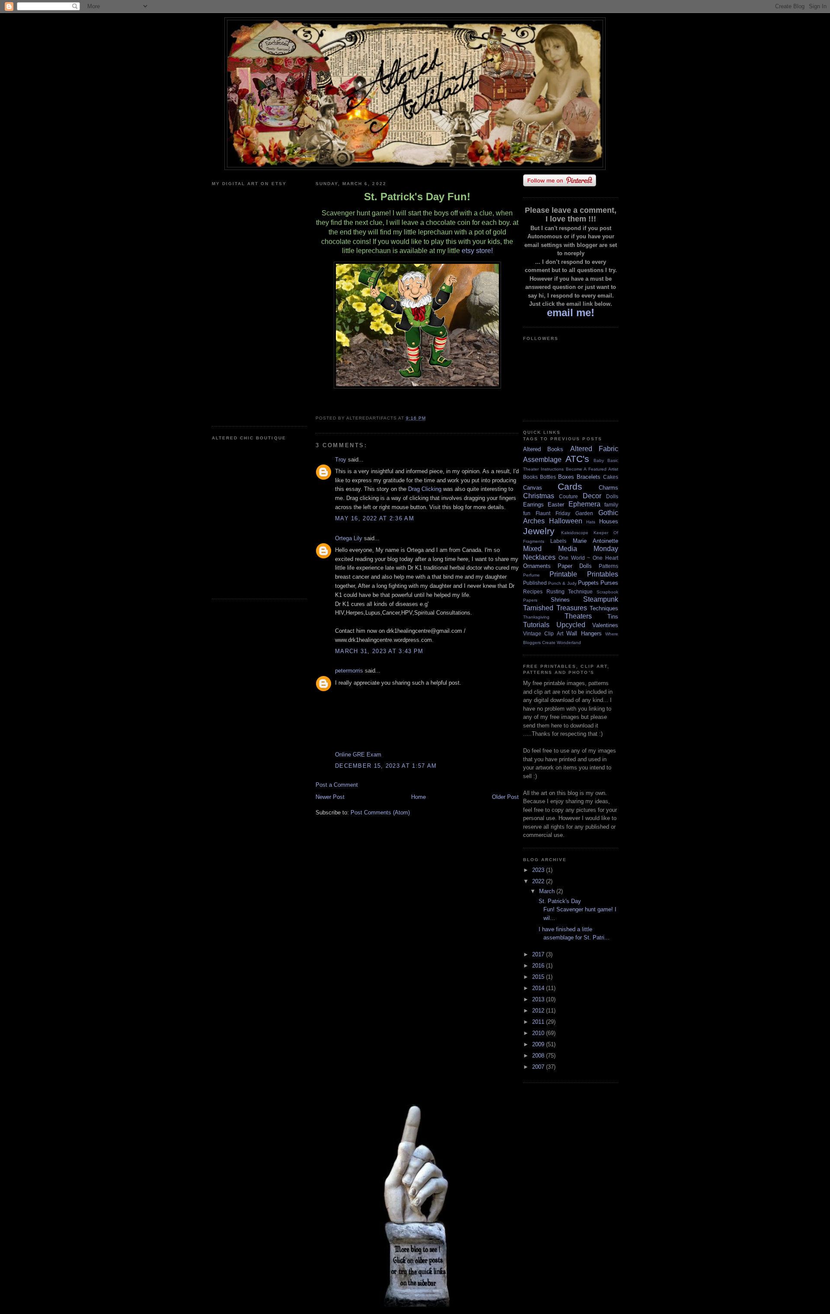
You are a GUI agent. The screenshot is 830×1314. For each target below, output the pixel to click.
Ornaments (537, 566)
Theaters (578, 616)
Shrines (560, 599)
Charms (608, 487)
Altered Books (543, 449)
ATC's (577, 459)
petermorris (349, 670)
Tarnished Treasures (555, 608)
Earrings (533, 504)
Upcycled (570, 624)
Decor (592, 496)
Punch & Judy (562, 583)
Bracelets (588, 477)
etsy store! (477, 250)
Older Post (505, 797)
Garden (584, 513)
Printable (563, 574)
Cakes (610, 477)
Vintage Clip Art (543, 633)
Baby (599, 460)
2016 (539, 965)
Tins (612, 616)
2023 (539, 870)
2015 (539, 977)
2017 (539, 954)
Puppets (588, 583)
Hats (590, 521)
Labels (558, 541)
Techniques (604, 608)
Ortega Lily (348, 538)
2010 (539, 1033)
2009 (539, 1044)
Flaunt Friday (553, 513)
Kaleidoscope (574, 532)
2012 (539, 1010)
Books (530, 477)
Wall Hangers (583, 633)
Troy (340, 459)
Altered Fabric (594, 448)
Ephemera (584, 504)
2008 (539, 1055)
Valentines (605, 625)
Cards (570, 486)
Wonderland (569, 642)
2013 (539, 999)
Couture (568, 496)
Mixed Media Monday (570, 548)
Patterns (608, 566)
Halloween (565, 521)
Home (418, 797)
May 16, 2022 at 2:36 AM (374, 518)
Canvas (532, 487)
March (547, 891)
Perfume (531, 575)
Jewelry (539, 531)
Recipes (533, 591)
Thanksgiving (536, 617)
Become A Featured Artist (592, 469)
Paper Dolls (575, 566)
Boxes (566, 477)
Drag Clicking (424, 489)
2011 (539, 1022)
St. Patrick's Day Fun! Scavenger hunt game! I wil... (576, 909)
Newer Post (330, 797)
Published (535, 583)
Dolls (612, 496)
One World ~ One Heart (588, 558)
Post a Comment (337, 785)
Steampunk (600, 599)
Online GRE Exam (358, 754)
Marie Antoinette (595, 541)
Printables (602, 574)
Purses (609, 583)
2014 (539, 988)
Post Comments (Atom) (380, 812)
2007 (539, 1067)
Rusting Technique (569, 591)
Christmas (538, 496)
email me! (570, 312)
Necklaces (539, 557)
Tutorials (536, 624)
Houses (608, 521)
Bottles (548, 477)
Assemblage (542, 459)
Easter (556, 504)
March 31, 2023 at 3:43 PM (379, 651)
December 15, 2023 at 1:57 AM (386, 766)
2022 (539, 881)
